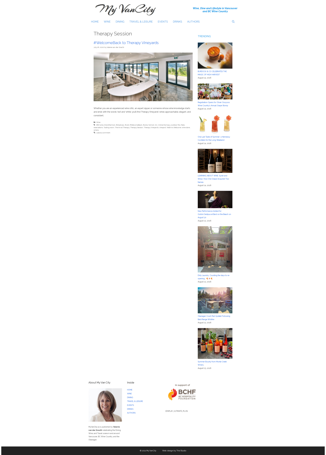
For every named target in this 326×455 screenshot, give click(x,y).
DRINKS (177, 21)
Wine (98, 122)
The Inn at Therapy (122, 127)
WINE (107, 21)
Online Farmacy (164, 125)
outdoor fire (175, 125)
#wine (145, 125)
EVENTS (163, 21)
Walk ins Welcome (174, 127)
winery (96, 130)
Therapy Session (136, 127)
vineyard (162, 127)
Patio (183, 125)
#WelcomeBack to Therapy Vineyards (126, 42)
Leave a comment (103, 133)
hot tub (151, 125)
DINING (120, 21)
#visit (127, 125)
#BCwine (100, 125)
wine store (186, 127)
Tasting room (109, 127)
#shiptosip (120, 125)
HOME (95, 21)
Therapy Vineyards (151, 127)
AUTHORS (193, 21)
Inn (156, 125)
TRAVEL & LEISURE (141, 21)
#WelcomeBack (136, 125)
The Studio (181, 451)
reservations (98, 127)
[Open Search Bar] (233, 21)
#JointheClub (109, 125)
